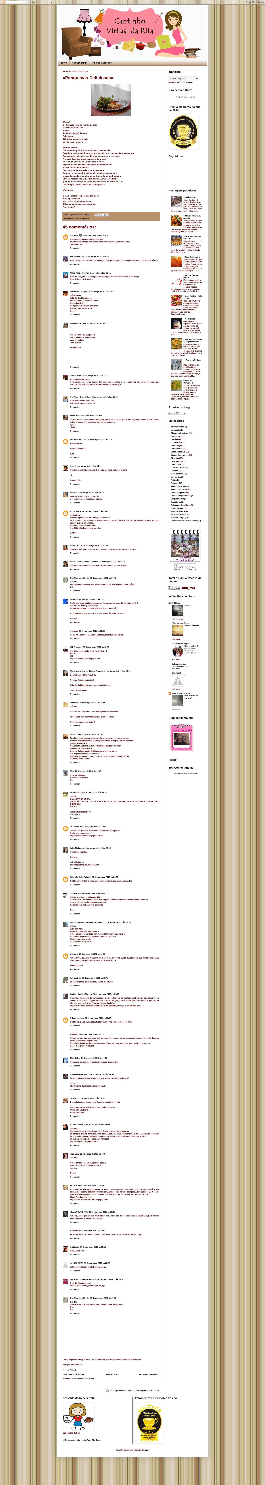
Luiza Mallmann (77, 848)
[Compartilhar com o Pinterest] (107, 214)
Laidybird (74, 703)
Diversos (175, 458)
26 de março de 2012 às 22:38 (97, 1263)
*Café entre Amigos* (181, 644)
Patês (173, 480)
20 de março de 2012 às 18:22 (92, 631)
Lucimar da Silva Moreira (81, 994)
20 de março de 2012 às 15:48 (90, 493)
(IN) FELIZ (176, 603)
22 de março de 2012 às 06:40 (102, 1212)
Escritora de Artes (78, 440)
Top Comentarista (178, 514)
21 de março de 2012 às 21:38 (97, 1125)
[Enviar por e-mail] (96, 214)
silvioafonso (75, 323)
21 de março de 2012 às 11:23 (92, 954)
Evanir (73, 734)
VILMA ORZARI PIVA (79, 1212)
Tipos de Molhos (178, 511)
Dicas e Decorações (180, 455)
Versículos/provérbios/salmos (184, 521)
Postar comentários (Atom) (82, 1379)
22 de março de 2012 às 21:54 (92, 1231)
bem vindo (175, 430)
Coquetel (175, 446)
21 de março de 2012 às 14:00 (106, 994)
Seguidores (176, 502)
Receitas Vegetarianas (181, 496)
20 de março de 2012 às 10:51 (97, 273)
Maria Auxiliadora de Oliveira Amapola (87, 671)
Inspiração (176, 673)
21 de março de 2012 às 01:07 (105, 877)
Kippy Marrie (75, 511)
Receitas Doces (178, 486)
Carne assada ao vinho (181, 666)
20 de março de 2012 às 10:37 (98, 257)
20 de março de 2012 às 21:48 (94, 792)
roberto (73, 493)
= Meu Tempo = (189, 319)
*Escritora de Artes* (180, 623)
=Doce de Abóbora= (192, 257)
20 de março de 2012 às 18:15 (92, 599)
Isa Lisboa (74, 1247)
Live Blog (74, 599)
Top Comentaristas (180, 773)
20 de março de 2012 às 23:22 (93, 827)
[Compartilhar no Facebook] (104, 214)
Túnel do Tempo (177, 518)
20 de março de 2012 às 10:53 (101, 292)
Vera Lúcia (74, 1154)
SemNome (194, 773)
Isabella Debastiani (78, 1074)
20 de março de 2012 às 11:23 (95, 376)
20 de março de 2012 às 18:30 (96, 647)
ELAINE (73, 1186)
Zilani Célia (75, 792)
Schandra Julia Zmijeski (80, 877)
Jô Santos (74, 827)
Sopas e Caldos (177, 508)
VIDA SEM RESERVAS (181, 693)
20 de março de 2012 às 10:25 (96, 235)
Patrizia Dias (75, 978)
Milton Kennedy (77, 273)
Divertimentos (177, 461)
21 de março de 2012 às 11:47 (95, 978)
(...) (185, 675)
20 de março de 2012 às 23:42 (97, 848)
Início (64, 62)
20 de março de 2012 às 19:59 (92, 703)
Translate (189, 83)
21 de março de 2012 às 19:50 (101, 1074)
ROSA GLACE (76, 546)
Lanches (174, 471)
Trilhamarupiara (77, 1018)
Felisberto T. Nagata (78, 292)
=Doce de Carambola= (188, 382)
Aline (72, 466)
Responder (75, 248)
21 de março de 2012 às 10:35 (117, 922)
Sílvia (72, 416)
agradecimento (177, 427)
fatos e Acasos (177, 467)
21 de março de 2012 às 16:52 (94, 1058)
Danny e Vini (75, 893)
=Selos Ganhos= (102, 62)
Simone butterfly (77, 257)
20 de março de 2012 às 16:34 (112, 562)
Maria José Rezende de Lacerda (84, 562)
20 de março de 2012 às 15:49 (95, 511)
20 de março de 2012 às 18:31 (117, 671)
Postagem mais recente (73, 1374)
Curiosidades (176, 449)
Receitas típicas (178, 493)
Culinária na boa (179, 664)
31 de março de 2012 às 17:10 (103, 1298)
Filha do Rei (75, 1058)
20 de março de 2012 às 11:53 (105, 397)
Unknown (74, 235)
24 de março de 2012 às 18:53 (93, 1247)
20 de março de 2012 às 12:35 (89, 416)
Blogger (145, 1450)
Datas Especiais (178, 452)
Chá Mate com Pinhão (79, 578)
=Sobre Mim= (79, 62)
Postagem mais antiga (149, 1374)
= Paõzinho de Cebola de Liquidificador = (192, 340)
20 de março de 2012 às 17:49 (103, 578)
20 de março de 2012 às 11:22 (95, 323)
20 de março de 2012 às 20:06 (90, 734)
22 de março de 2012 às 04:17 (91, 1186)
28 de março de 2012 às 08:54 (110, 1279)
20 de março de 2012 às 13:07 (100, 440)
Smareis (73, 1098)
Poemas (174, 483)
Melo (72, 771)
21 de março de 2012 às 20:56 (91, 1098)
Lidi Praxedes (76, 647)
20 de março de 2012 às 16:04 (96, 546)
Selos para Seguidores (181, 505)
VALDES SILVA (76, 1263)
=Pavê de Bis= (189, 197)
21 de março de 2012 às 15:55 (92, 1034)
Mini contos (176, 477)
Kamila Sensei (76, 1125)
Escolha (187, 605)
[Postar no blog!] (98, 214)
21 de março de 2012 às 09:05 (95, 893)
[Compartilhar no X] (101, 214)
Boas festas (176, 436)
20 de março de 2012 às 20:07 (88, 771)
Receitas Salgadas (81, 218)
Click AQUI (75, 814)
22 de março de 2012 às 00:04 (93, 1154)
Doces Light (176, 464)
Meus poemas (177, 474)
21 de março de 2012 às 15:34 (98, 1018)
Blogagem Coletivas (179, 433)
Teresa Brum (75, 376)
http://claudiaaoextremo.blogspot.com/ (87, 922)
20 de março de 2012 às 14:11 (88, 466)
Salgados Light (177, 499)
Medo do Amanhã (191, 625)
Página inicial (111, 1374)
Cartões (174, 439)
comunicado (176, 442)
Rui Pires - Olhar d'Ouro (80, 397)
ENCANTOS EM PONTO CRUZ (83, 1279)
